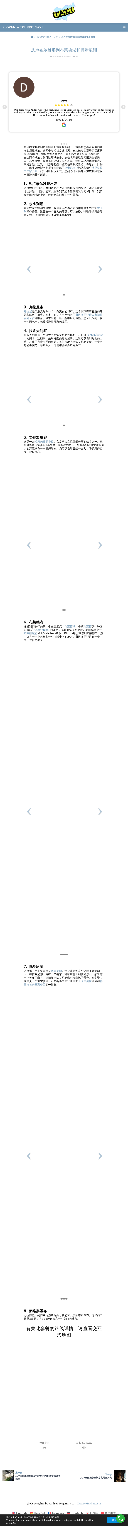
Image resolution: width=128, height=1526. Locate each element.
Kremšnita (41, 630)
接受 (114, 1520)
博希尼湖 (56, 971)
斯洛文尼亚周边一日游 (47, 37)
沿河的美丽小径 (44, 441)
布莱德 (88, 626)
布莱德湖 (69, 626)
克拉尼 (28, 311)
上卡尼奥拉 (71, 167)
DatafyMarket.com (89, 1503)
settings (10, 1523)
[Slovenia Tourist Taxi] (64, 11)
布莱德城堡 (30, 633)
